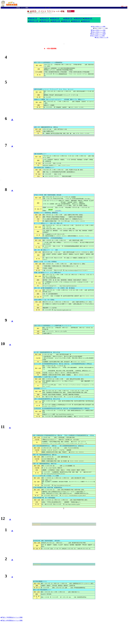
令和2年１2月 (56, 21)
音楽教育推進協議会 (40, 7)
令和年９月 (88, 18)
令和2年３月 (86, 21)
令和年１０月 (33, 21)
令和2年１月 (66, 21)
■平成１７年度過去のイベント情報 (11, 617)
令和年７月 (68, 18)
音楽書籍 (31, 7)
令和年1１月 (44, 21)
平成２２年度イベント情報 (98, 30)
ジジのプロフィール (56, 7)
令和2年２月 (76, 21)
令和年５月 (45, 18)
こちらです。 (58, 210)
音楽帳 (47, 7)
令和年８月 (79, 18)
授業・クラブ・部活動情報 (8, 7)
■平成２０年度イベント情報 (98, 26)
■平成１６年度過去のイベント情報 (11, 620)
